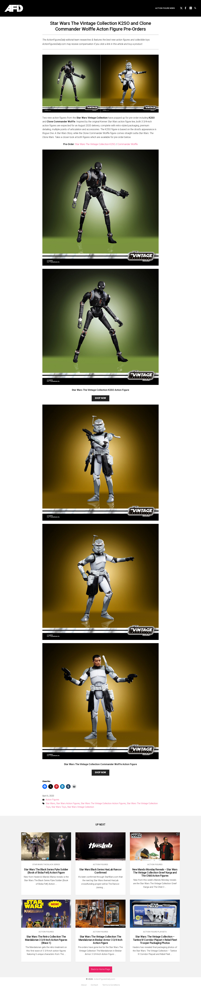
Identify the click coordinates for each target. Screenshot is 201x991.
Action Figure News (165, 8)
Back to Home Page (100, 969)
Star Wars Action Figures (68, 803)
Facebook (187, 8)
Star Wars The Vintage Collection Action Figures (103, 803)
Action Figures (52, 799)
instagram (192, 8)
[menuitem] (165, 8)
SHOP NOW (100, 398)
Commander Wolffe (127, 144)
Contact (94, 985)
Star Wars (50, 803)
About (84, 985)
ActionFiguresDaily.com (104, 979)
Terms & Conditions (111, 985)
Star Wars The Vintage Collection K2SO (95, 144)
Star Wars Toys (59, 807)
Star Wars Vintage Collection (80, 807)
